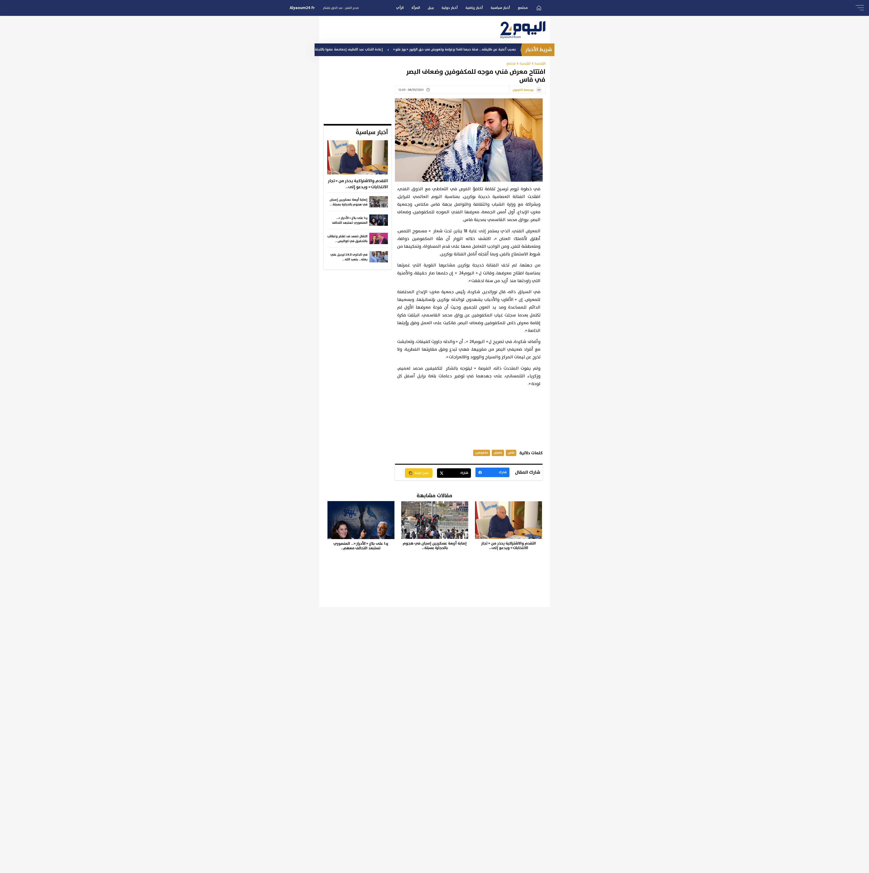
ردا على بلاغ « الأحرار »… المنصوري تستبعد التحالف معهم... (350, 221)
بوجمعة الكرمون (523, 90)
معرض (498, 452)
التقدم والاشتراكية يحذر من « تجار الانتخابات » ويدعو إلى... (358, 184)
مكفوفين (481, 452)
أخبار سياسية (500, 8)
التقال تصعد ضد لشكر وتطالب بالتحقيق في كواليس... (347, 239)
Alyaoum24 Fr (302, 7)
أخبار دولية (450, 8)
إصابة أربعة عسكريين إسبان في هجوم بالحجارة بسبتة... (348, 202)
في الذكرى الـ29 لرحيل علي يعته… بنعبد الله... (349, 257)
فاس (511, 452)
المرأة (415, 8)
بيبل (431, 8)
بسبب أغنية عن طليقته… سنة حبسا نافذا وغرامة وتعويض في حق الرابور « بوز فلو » (502, 49)
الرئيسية (540, 63)
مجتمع (523, 8)
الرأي (400, 8)
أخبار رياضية (474, 8)
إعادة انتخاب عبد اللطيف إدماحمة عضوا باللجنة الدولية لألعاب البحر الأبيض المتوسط (370, 49)
